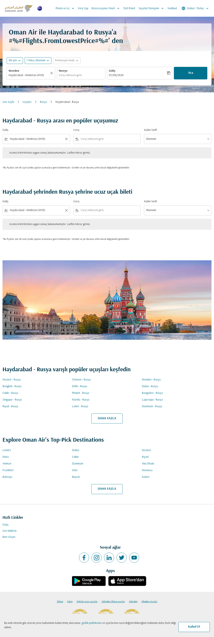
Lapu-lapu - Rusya (152, 399)
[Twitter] (122, 558)
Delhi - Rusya (79, 386)
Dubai (75, 450)
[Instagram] (97, 558)
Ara (190, 73)
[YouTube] (134, 558)
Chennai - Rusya (81, 379)
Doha (6, 457)
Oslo (74, 470)
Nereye (63, 70)
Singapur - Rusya (12, 399)
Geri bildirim (10, 531)
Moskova (147, 470)
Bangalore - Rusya (152, 393)
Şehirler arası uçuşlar (87, 601)
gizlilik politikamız (92, 623)
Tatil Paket (129, 8)
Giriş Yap (83, 8)
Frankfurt (8, 470)
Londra (7, 450)
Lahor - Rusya (80, 406)
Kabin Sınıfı (150, 130)
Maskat (146, 450)
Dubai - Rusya (150, 386)
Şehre (70, 601)
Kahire (145, 477)
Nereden (14, 70)
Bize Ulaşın (9, 537)
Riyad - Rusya (10, 406)
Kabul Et (194, 626)
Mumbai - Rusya (151, 379)
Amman (7, 463)
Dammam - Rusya (152, 406)
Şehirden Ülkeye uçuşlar (113, 601)
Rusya (43, 102)
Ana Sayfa (8, 102)
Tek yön (13, 60)
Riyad (145, 457)
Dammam (77, 463)
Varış (76, 130)
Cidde (75, 457)
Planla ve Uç (65, 8)
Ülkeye (60, 601)
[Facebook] (84, 558)
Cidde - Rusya (10, 393)
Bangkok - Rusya (12, 386)
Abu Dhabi (148, 463)
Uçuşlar (27, 102)
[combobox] (29, 75)
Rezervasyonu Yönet (106, 8)
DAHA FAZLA (107, 418)
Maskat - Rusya (12, 379)
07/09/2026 (116, 75)
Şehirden (133, 601)
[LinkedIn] (109, 558)
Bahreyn (7, 477)
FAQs (6, 524)
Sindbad (172, 8)
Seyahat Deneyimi (151, 8)
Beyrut (76, 477)
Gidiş (112, 70)
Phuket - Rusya (80, 393)
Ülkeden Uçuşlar (149, 601)
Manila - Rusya (80, 399)
